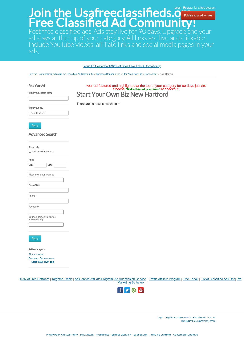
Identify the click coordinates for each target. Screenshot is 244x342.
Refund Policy (102, 334)
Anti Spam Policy (69, 334)
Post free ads (199, 317)
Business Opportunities (41, 258)
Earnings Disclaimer (121, 334)
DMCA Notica (86, 334)
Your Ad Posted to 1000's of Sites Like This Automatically (122, 66)
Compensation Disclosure (185, 334)
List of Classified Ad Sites (218, 279)
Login (178, 7)
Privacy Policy (53, 334)
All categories (36, 254)
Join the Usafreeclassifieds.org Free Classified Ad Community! (112, 17)
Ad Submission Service (130, 279)
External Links (141, 334)
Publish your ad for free (198, 15)
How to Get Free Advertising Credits (198, 320)
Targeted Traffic (62, 279)
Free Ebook (190, 279)
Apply (35, 125)
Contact (211, 317)
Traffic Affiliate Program (165, 279)
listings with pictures (43, 151)
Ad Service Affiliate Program (94, 279)
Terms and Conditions (160, 334)
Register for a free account (199, 7)
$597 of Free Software (34, 279)
